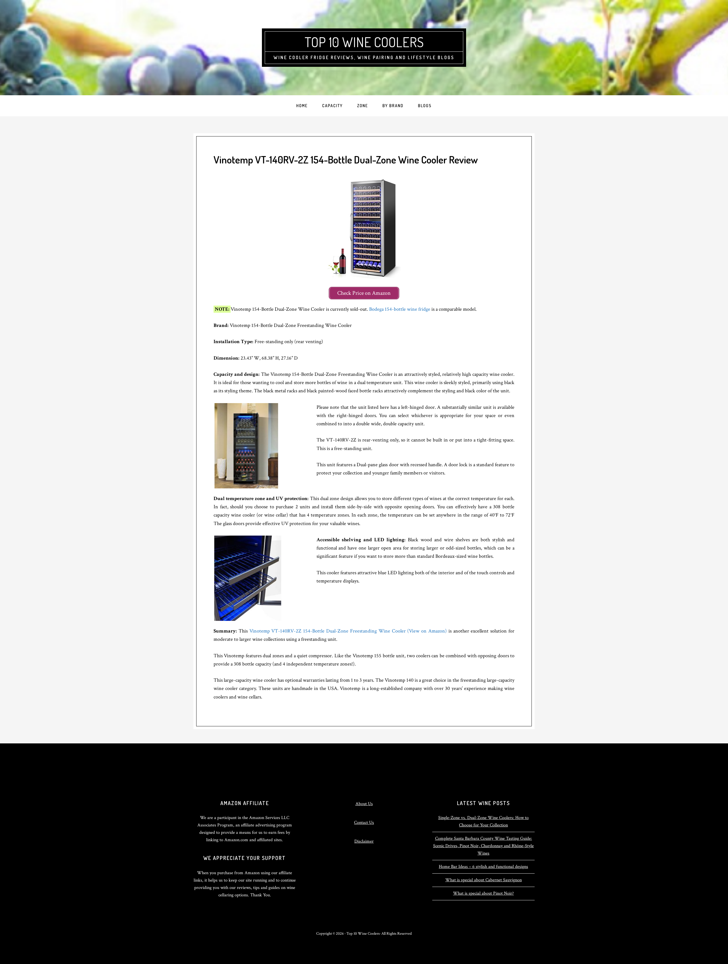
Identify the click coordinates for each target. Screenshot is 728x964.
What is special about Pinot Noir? (483, 893)
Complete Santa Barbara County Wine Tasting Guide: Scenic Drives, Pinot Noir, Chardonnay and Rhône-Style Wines (483, 846)
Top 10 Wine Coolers (364, 41)
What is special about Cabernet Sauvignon (483, 880)
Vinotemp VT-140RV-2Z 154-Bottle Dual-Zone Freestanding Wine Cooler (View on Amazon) (348, 631)
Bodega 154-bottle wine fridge (399, 309)
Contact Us (364, 823)
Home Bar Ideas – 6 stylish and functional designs (483, 867)
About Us (364, 804)
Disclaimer (364, 841)
